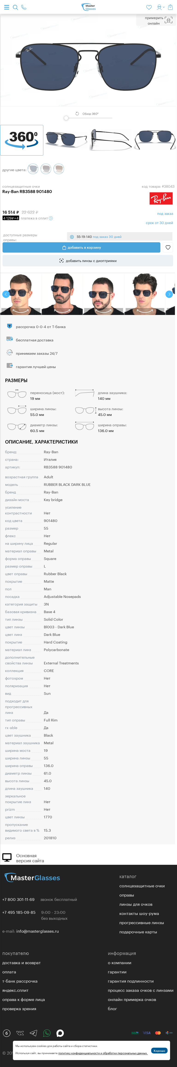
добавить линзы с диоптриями (91, 260)
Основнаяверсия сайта (30, 857)
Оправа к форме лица (23, 998)
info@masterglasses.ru (37, 931)
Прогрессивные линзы (141, 922)
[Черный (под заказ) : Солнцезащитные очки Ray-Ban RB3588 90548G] (46, 169)
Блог (112, 1008)
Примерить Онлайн (154, 20)
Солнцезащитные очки (142, 885)
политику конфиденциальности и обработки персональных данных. (103, 1052)
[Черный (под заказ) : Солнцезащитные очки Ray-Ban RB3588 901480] (33, 169)
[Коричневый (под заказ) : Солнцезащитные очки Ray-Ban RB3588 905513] (58, 169)
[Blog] (6, 1033)
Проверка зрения (19, 1008)
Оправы (126, 894)
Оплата (9, 971)
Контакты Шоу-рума (139, 912)
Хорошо (159, 1050)
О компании (119, 962)
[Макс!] (60, 1033)
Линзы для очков (135, 903)
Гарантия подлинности (131, 980)
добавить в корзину (84, 247)
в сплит (26, 217)
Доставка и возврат (21, 962)
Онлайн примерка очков (132, 998)
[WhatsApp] (46, 1033)
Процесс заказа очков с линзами (141, 989)
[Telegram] (33, 1033)
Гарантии (117, 971)
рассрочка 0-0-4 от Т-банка (41, 326)
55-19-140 (99, 236)
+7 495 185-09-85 (18, 912)
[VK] (20, 1033)
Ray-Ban (51, 451)
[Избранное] (149, 7)
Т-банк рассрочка (20, 980)
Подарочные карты (138, 931)
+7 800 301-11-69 (18, 899)
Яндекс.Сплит (15, 989)
